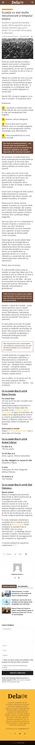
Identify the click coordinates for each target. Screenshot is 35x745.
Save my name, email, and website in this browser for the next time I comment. (17, 661)
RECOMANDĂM (23, 586)
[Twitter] (20, 734)
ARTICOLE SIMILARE (9, 586)
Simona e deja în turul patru (15, 411)
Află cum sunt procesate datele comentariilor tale (16, 680)
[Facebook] (15, 578)
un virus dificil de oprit (17, 431)
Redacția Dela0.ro (13, 36)
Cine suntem (14, 743)
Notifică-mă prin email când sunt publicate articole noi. (17, 669)
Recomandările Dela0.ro (7, 9)
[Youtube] (25, 734)
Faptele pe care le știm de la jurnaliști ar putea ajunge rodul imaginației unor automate (22, 602)
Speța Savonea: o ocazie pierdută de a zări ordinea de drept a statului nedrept (21, 593)
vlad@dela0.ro (23, 728)
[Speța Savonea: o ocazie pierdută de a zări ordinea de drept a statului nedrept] (6, 593)
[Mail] (19, 578)
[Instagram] (15, 733)
